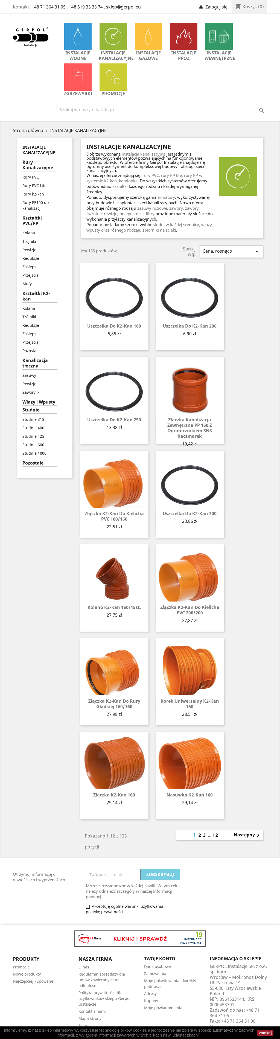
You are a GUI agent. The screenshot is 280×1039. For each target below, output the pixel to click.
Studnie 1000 (34, 453)
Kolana (28, 232)
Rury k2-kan (33, 194)
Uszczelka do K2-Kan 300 (190, 513)
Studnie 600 (33, 444)
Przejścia (30, 275)
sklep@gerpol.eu (123, 7)
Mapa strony (89, 1018)
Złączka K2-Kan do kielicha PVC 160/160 (114, 516)
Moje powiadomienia (163, 1007)
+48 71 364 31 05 (49, 7)
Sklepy (84, 1025)
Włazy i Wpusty (38, 402)
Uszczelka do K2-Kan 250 (114, 420)
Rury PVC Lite (34, 185)
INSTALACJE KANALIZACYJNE (114, 55)
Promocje (113, 94)
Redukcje (30, 258)
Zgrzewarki (78, 94)
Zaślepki (29, 266)
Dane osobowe (157, 966)
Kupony (151, 1000)
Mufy (27, 283)
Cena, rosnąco (231, 251)
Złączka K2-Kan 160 (114, 795)
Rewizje (29, 249)
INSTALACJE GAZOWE (148, 55)
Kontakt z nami (92, 1011)
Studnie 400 (33, 427)
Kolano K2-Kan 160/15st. (114, 607)
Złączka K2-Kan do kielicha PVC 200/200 (189, 610)
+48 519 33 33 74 (86, 7)
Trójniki (29, 241)
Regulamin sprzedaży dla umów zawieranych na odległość (101, 979)
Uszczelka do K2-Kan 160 (114, 326)
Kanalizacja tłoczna (35, 363)
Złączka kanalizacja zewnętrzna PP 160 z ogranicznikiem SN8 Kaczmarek (189, 428)
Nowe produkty (27, 974)
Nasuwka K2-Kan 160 (190, 795)
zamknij (265, 1033)
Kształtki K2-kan (36, 296)
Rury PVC (30, 177)
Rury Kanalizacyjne (37, 165)
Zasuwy (29, 375)
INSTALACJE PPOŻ (183, 55)
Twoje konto (159, 959)
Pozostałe (31, 350)
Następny (247, 835)
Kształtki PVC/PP (32, 220)
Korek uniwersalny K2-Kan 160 (190, 704)
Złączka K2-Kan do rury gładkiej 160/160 (114, 704)
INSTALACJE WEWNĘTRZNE (220, 55)
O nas (83, 967)
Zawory (29, 392)
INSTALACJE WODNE (77, 55)
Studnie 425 (33, 436)
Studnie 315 (33, 419)
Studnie (30, 410)
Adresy (150, 993)
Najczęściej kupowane (33, 981)
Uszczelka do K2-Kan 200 (190, 326)
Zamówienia (155, 973)
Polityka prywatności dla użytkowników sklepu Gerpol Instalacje (104, 998)
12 (215, 835)
